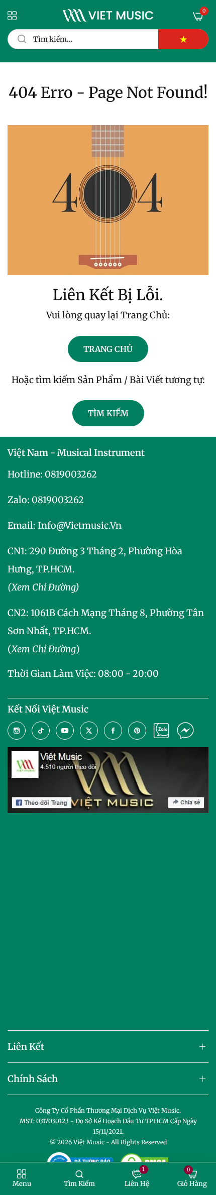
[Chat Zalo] (161, 731)
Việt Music (88, 1142)
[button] (22, 1178)
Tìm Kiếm (108, 413)
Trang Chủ (108, 349)
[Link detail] (17, 731)
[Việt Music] (108, 15)
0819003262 (71, 474)
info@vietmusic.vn (80, 525)
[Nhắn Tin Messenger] (185, 731)
